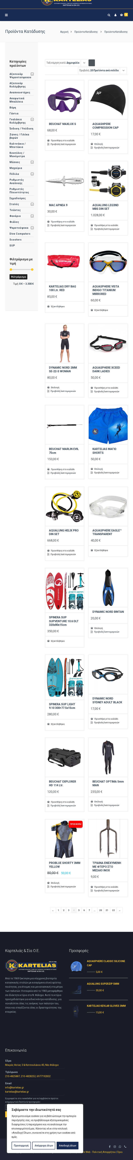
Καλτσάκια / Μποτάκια (18, 145)
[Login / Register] (115, 14)
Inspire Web (84, 1152)
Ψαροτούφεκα (19, 227)
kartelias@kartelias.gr (17, 1091)
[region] (45, 1128)
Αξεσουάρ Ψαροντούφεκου (20, 76)
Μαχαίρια (16, 168)
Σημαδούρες (18, 198)
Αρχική (64, 31)
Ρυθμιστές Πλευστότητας (19, 191)
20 (100, 910)
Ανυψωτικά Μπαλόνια (17, 100)
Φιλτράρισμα (18, 276)
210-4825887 (12, 1076)
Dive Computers (20, 233)
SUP (12, 245)
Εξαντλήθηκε (57, 306)
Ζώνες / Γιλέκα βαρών (19, 136)
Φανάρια (15, 216)
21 (107, 910)
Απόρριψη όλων (44, 1145)
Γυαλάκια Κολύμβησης (18, 121)
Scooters (16, 239)
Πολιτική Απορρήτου (104, 1152)
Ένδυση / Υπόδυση (21, 128)
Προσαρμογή (21, 1145)
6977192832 (44, 1076)
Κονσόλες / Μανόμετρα (17, 155)
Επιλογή (98, 144)
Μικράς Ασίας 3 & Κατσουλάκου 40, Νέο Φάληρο (32, 1065)
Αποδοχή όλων (67, 1145)
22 (113, 910)
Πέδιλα (14, 174)
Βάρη (13, 107)
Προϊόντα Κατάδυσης (86, 31)
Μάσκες (15, 162)
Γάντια (14, 113)
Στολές (14, 204)
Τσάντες (15, 210)
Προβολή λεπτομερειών (63, 144)
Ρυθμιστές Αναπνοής (17, 181)
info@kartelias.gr (14, 1087)
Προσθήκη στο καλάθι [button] (62, 140)
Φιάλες (14, 222)
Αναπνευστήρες (20, 92)
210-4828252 (28, 1076)
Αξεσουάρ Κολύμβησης (18, 85)
